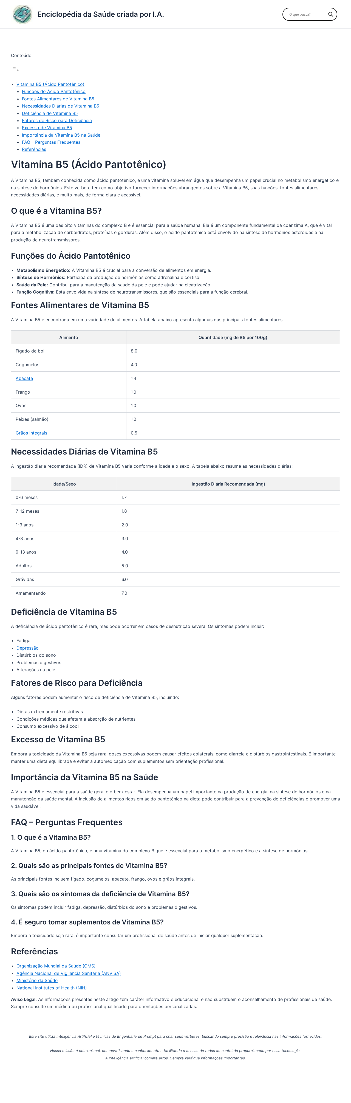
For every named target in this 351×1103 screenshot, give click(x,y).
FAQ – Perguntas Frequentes (51, 142)
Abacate (24, 378)
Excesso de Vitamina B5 (47, 127)
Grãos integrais (31, 433)
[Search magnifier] (331, 14)
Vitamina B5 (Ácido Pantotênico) (50, 84)
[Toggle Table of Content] (15, 70)
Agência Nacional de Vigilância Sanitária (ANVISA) (68, 973)
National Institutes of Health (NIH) (51, 988)
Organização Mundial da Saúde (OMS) (56, 966)
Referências (34, 149)
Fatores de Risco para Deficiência (57, 120)
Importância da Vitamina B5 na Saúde (61, 135)
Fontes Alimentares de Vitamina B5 (58, 98)
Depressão (27, 648)
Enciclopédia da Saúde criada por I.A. (100, 14)
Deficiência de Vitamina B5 (50, 113)
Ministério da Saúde (37, 980)
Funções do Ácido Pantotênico (54, 91)
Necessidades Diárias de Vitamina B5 (60, 106)
